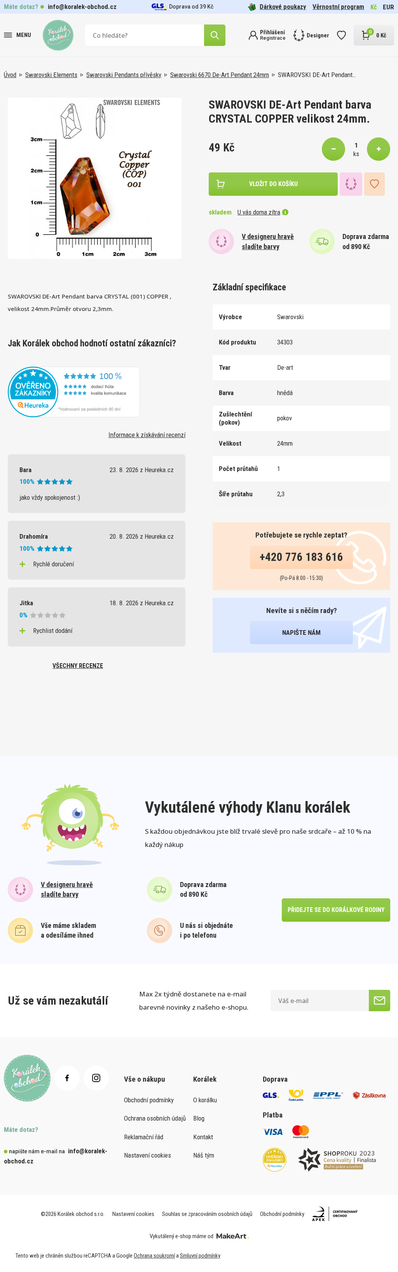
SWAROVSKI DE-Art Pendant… (317, 75)
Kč (373, 7)
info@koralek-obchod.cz (82, 7)
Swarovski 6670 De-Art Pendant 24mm (219, 75)
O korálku (205, 1100)
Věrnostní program (338, 7)
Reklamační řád (143, 1137)
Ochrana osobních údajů (155, 1118)
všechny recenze (77, 665)
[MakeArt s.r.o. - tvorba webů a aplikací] (232, 1236)
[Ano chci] (379, 1000)
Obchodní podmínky (149, 1100)
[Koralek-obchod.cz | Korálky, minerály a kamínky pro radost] (58, 35)
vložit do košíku (273, 184)
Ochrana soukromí (154, 1255)
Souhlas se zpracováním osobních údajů (207, 1214)
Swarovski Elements (51, 75)
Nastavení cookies (147, 1155)
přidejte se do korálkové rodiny (336, 910)
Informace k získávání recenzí (146, 435)
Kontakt (203, 1137)
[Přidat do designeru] (351, 184)
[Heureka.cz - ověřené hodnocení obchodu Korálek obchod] (74, 391)
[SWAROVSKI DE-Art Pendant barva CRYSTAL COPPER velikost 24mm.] (95, 178)
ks (356, 154)
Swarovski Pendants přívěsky (123, 75)
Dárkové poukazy (283, 7)
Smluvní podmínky (200, 1255)
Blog (198, 1118)
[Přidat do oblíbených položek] (374, 184)
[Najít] (214, 35)
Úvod (10, 75)
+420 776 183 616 (301, 557)
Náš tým (203, 1155)
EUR (388, 7)
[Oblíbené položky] (341, 35)
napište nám (301, 632)
